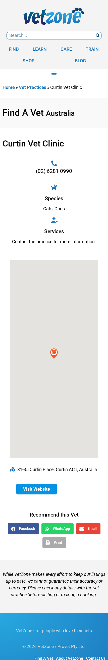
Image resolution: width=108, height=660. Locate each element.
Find (14, 49)
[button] (54, 73)
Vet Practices (32, 87)
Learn (40, 49)
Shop (29, 60)
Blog (80, 60)
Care (66, 49)
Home (9, 87)
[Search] (97, 35)
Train (92, 49)
